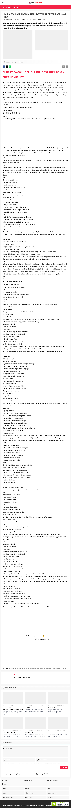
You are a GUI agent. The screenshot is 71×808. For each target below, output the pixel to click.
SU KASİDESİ (51, 707)
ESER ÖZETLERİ (13, 19)
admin (15, 675)
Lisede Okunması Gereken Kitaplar (13, 709)
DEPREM (27, 707)
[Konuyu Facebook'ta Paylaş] (4, 66)
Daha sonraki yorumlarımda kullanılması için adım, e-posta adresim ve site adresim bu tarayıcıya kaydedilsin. (35, 764)
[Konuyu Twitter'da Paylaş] (7, 66)
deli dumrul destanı (32, 668)
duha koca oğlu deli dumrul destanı (58, 668)
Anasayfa (6, 19)
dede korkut (11, 668)
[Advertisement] (17, 44)
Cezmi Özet (51, 732)
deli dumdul (24, 668)
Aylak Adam (17, 7)
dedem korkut (18, 668)
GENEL (12, 705)
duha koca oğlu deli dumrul (43, 668)
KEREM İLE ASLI (29, 732)
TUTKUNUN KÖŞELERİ (9, 732)
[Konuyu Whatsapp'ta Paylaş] (10, 66)
